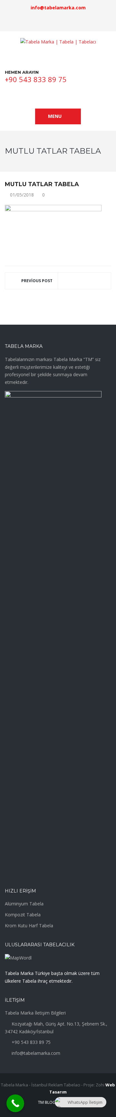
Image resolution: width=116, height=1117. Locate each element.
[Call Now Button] (15, 1103)
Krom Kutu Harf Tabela (29, 925)
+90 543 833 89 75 (36, 79)
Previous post (37, 280)
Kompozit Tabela (23, 915)
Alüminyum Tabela (24, 904)
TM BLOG (47, 1102)
